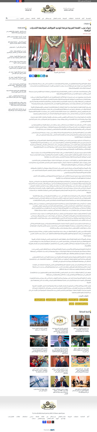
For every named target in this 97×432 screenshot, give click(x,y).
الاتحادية (77, 18)
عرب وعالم (48, 18)
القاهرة (71, 304)
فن (43, 18)
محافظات (24, 416)
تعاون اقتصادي (73, 300)
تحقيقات (71, 18)
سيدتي (27, 18)
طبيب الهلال (50, 418)
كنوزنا (57, 418)
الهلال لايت (11, 416)
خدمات (33, 418)
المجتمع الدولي (51, 300)
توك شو (63, 418)
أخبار (83, 18)
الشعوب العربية (62, 300)
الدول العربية (84, 300)
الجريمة (65, 18)
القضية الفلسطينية (81, 304)
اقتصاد (33, 18)
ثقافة (38, 18)
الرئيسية (88, 18)
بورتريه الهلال (41, 418)
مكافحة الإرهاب (40, 300)
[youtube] (20, 1)
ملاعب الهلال (57, 18)
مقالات (18, 416)
